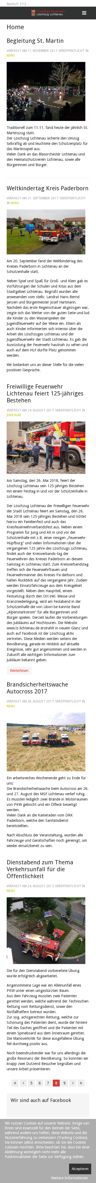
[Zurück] (23, 1083)
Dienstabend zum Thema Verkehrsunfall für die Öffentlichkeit (40, 869)
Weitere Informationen (69, 1178)
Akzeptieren (80, 1169)
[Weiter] (72, 1083)
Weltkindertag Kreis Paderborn (48, 188)
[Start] (14, 1083)
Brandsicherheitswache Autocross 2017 (37, 688)
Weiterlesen (19, 670)
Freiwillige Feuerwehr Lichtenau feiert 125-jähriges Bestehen (45, 393)
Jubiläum (14, 415)
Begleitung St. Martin (35, 40)
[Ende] (81, 1083)
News (11, 55)
